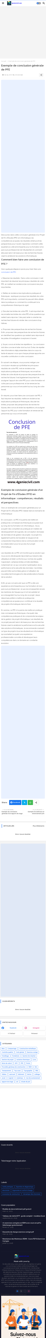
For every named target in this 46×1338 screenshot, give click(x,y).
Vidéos (4, 1074)
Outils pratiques (7, 1187)
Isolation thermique (23, 1059)
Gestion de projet (8, 1059)
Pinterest (34, 1033)
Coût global (20, 1052)
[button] (39, 3)
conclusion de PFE (8, 272)
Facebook (16, 802)
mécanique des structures (31, 1194)
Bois (3, 1048)
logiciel (11, 1078)
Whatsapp (30, 802)
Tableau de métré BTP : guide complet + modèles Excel (23, 1216)
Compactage (12, 1048)
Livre (34, 1059)
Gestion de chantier (29, 1056)
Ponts (28, 1063)
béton (29, 1074)
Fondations (15, 1056)
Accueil (3, 61)
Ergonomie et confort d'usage (23, 1190)
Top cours (17, 1070)
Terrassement (6, 1070)
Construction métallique (27, 1048)
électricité (5, 1190)
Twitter (24, 802)
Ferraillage (5, 1056)
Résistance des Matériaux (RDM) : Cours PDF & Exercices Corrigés (23, 1240)
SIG (36, 1067)
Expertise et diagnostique (24, 1187)
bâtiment (21, 1074)
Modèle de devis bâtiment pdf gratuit (16, 1209)
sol (17, 1081)
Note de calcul (7, 1063)
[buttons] (17, 1291)
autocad (12, 1074)
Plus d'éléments (38, 826)
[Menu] (3, 3)
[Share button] (36, 802)
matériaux (20, 1078)
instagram (36, 1028)
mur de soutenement (33, 1078)
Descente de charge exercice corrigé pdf (18, 1232)
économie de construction (11, 1194)
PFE (22, 1063)
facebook (13, 1028)
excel (3, 1078)
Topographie (28, 1070)
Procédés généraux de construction (14, 1067)
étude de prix (25, 1081)
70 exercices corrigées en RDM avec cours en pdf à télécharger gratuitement (21, 1224)
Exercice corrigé (32, 1052)
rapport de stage (7, 1081)
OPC (16, 1063)
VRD (36, 1070)
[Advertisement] (23, 32)
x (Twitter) (11, 1033)
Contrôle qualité (7, 1052)
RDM (30, 1067)
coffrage (37, 1074)
